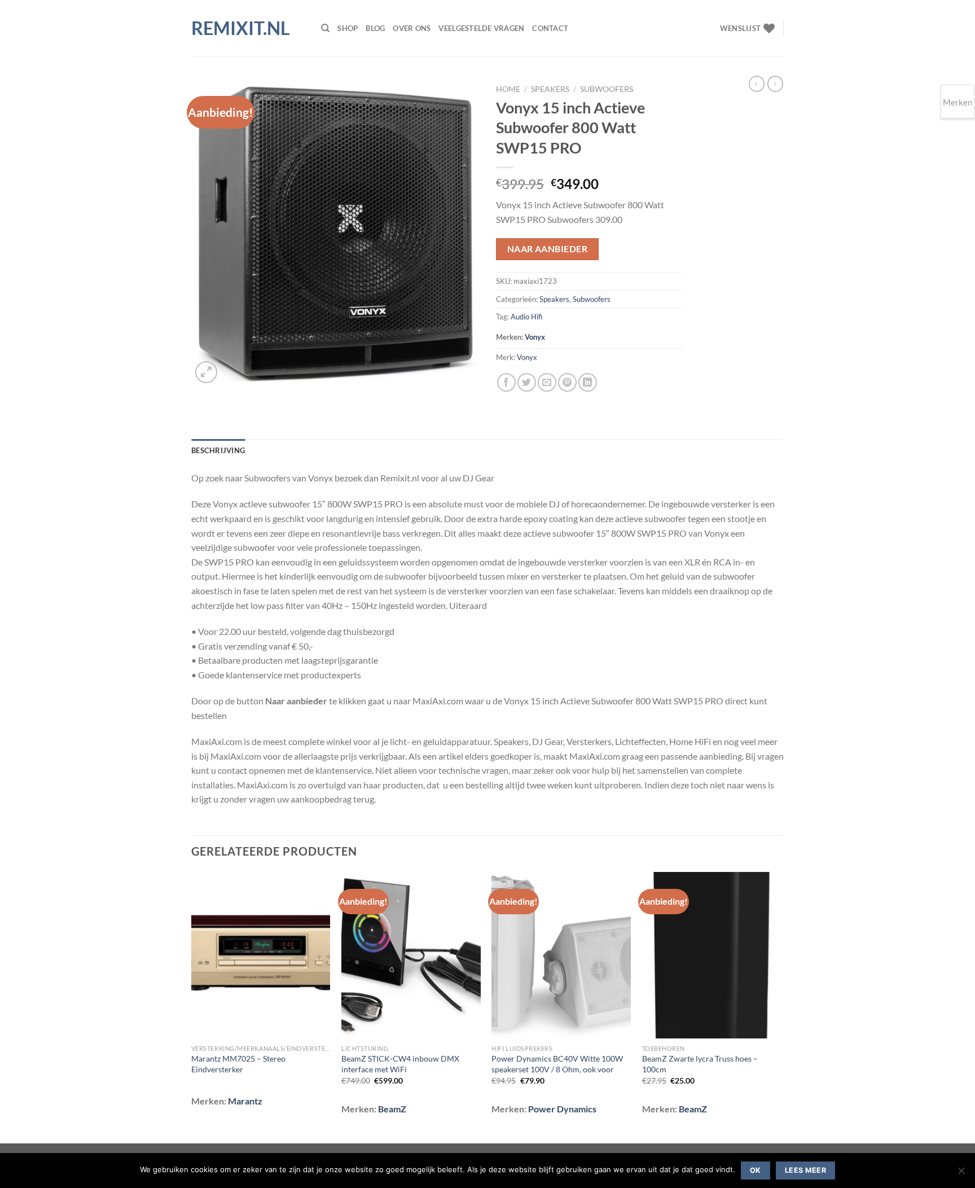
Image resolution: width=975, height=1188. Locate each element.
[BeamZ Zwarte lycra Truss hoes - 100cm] (711, 955)
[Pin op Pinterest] (567, 382)
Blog (375, 28)
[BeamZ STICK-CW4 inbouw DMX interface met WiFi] (411, 955)
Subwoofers (606, 89)
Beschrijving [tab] (218, 450)
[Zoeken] (325, 28)
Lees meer (805, 1170)
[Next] (780, 1006)
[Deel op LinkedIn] (587, 382)
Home (508, 89)
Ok (755, 1170)
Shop (347, 28)
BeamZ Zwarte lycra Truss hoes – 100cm (700, 1064)
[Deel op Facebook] (506, 382)
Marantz (245, 1100)
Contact (550, 28)
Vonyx (535, 336)
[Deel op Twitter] (526, 382)
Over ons (412, 28)
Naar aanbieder (547, 249)
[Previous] (191, 1006)
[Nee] (961, 1174)
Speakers (550, 89)
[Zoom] (206, 372)
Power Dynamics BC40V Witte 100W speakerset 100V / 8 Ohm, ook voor (557, 1064)
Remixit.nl (240, 28)
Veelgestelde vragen (481, 28)
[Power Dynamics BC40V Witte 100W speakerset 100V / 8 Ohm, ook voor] (561, 955)
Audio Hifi (526, 316)
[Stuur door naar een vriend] (547, 382)
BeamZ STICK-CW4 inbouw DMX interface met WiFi (400, 1064)
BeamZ (392, 1108)
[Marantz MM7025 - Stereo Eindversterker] (261, 955)
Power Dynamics (562, 1108)
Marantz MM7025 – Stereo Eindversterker (238, 1064)
